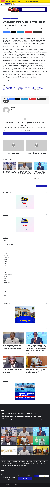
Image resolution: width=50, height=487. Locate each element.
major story (6, 261)
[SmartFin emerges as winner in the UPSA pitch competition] (9, 166)
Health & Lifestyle (7, 253)
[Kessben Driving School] (25, 9)
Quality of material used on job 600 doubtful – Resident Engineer (9, 88)
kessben (5, 28)
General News (6, 251)
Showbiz (5, 276)
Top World (5, 293)
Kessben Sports (16, 463)
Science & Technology (8, 274)
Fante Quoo (15, 461)
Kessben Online (11, 484)
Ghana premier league (37, 461)
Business (5, 240)
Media (5, 263)
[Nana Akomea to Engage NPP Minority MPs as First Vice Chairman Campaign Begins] (25, 166)
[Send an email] (7, 28)
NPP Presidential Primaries (6, 465)
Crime (5, 242)
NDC (41, 463)
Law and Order (6, 257)
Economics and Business (8, 244)
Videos (5, 295)
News (5, 265)
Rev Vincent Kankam (16, 465)
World (5, 297)
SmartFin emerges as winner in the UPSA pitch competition (9, 172)
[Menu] (1, 4)
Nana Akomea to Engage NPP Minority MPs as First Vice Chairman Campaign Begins (24, 172)
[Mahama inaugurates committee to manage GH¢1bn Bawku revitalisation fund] (41, 450)
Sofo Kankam (23, 465)
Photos (5, 268)
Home (5, 15)
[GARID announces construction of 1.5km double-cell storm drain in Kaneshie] (41, 440)
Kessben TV (23, 463)
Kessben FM (45, 461)
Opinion (5, 267)
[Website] (11, 109)
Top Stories (6, 291)
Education (5, 246)
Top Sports (6, 289)
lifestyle (5, 259)
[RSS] (11, 479)
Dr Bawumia (9, 461)
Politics (15, 18)
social (5, 278)
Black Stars (3, 461)
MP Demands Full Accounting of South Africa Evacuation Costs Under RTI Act (12, 371)
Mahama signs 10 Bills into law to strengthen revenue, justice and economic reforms (36, 371)
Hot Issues (10, 18)
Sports (5, 280)
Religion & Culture (7, 272)
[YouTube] (8, 479)
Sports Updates (7, 282)
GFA (27, 461)
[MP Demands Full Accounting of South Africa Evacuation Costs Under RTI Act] (13, 362)
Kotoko (27, 463)
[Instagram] (10, 479)
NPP (44, 463)
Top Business (6, 286)
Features (5, 249)
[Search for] (48, 4)
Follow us (3, 469)
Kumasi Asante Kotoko (34, 463)
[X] (7, 479)
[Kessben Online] (10, 4)
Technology (6, 284)
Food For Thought (22, 461)
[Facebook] (5, 479)
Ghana (31, 461)
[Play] (24, 206)
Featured (8, 15)
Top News (5, 287)
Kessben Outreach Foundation (7, 463)
